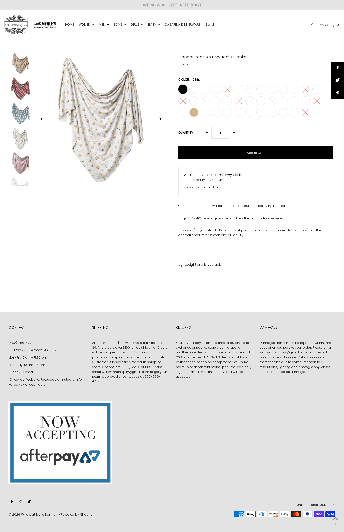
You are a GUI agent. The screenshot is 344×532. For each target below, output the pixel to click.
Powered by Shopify (76, 514)
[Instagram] (20, 502)
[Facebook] (12, 502)
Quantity (185, 132)
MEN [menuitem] (102, 24)
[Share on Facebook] (337, 68)
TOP (335, 524)
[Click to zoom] (160, 59)
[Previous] (41, 119)
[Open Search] (303, 25)
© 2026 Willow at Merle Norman (33, 514)
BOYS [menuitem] (118, 24)
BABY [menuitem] (152, 24)
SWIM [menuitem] (209, 24)
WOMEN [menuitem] (84, 24)
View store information (201, 187)
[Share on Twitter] (337, 80)
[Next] (160, 119)
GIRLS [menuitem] (135, 24)
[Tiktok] (29, 502)
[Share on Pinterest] (337, 93)
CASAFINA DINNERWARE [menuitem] (183, 24)
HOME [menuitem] (69, 24)
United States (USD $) (314, 505)
